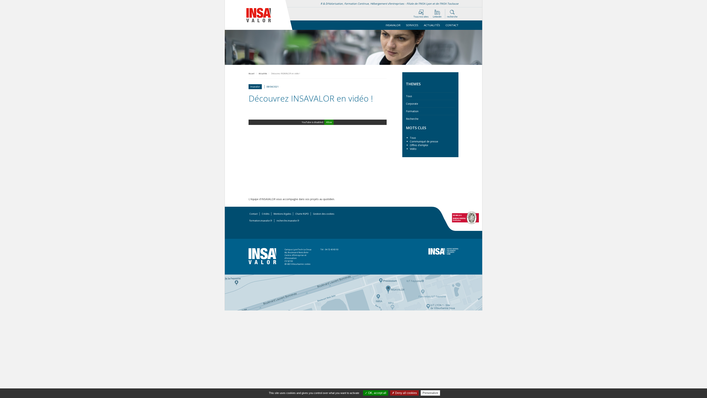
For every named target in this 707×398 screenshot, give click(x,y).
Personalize (430, 392)
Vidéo (413, 149)
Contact (452, 25)
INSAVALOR (393, 25)
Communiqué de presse (424, 141)
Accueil (251, 73)
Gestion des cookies (323, 213)
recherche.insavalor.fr (288, 220)
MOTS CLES (416, 127)
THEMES (413, 83)
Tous (409, 96)
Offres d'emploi (419, 145)
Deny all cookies (405, 392)
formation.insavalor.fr (260, 220)
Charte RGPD (302, 213)
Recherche (412, 119)
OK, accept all (376, 392)
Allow (329, 122)
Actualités (432, 25)
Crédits (265, 213)
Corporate (412, 103)
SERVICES (412, 25)
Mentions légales (282, 213)
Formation (412, 111)
